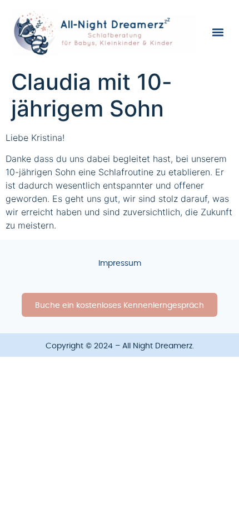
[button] (218, 32)
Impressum (119, 263)
